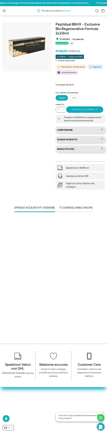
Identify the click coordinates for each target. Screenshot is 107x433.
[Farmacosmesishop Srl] (53, 10)
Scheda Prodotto (67, 139)
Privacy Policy (63, 403)
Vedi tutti (7, 407)
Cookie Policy (63, 407)
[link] (80, 44)
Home (5, 403)
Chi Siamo (7, 430)
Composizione (65, 130)
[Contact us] (100, 417)
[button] (97, 11)
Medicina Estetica (11, 412)
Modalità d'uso (65, 149)
